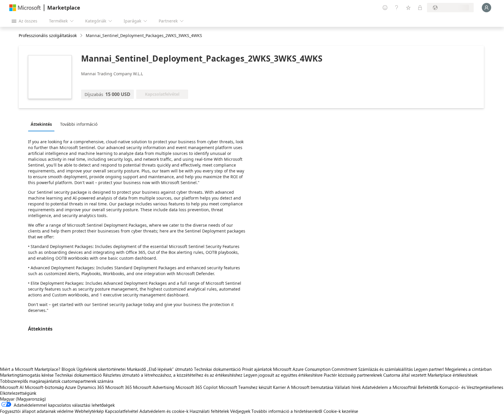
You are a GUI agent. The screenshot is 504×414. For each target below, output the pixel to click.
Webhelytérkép (89, 411)
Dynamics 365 (90, 387)
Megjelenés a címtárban (468, 369)
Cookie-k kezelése (340, 411)
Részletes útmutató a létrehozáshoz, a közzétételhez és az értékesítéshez (172, 375)
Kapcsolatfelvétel (121, 411)
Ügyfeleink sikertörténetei (101, 369)
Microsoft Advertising (153, 387)
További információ (78, 124)
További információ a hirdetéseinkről (286, 411)
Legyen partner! (429, 369)
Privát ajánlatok (257, 369)
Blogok (68, 369)
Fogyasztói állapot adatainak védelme (37, 411)
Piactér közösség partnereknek (353, 375)
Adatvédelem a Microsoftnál (389, 387)
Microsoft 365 (118, 387)
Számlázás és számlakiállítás (385, 369)
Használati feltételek (209, 411)
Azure (70, 387)
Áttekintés (41, 124)
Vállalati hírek (348, 387)
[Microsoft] (25, 7)
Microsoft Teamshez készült (245, 387)
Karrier (279, 387)
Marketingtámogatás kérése (27, 375)
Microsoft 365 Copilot (197, 387)
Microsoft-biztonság (44, 387)
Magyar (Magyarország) (23, 399)
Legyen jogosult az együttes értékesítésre (283, 375)
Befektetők (428, 387)
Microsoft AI (12, 387)
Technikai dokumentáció (217, 369)
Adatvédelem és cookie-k (163, 411)
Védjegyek (240, 411)
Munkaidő (136, 369)
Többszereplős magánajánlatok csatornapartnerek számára (56, 381)
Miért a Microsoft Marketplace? (30, 369)
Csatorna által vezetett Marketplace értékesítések (430, 375)
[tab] (42, 124)
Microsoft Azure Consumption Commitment (315, 369)
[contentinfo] (82, 36)
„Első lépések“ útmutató (170, 369)
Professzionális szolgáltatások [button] (48, 35)
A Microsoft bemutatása (310, 387)
